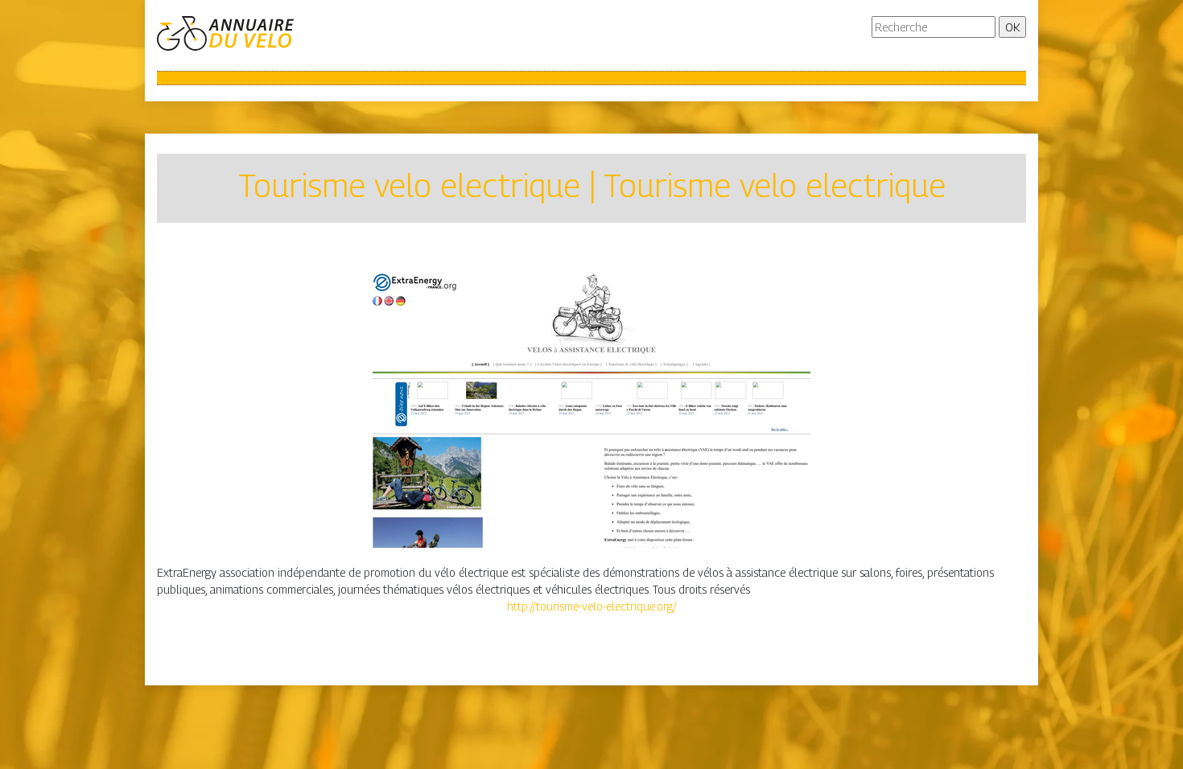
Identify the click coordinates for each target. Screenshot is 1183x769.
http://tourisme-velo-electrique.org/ (592, 606)
